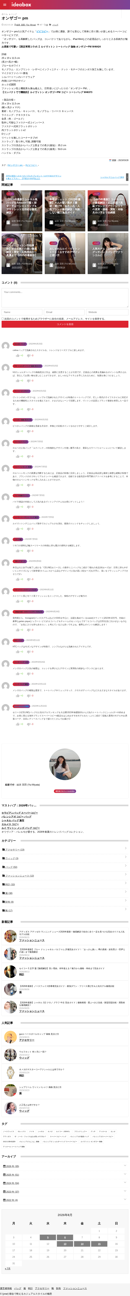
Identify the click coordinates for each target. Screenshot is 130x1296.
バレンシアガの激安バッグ (79, 1136)
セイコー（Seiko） (63, 1131)
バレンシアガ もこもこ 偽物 (29, 1141)
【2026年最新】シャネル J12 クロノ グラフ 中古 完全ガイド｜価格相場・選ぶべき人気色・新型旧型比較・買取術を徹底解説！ (72, 1003)
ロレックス (22, 1131)
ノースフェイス (8, 1131)
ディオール (103, 1131)
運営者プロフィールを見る (65, 791)
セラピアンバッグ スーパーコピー (20, 812)
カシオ (113, 1131)
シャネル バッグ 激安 (13, 820)
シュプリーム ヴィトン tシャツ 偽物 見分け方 (40, 1087)
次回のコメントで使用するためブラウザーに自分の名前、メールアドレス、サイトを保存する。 (55, 318)
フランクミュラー (80, 1131)
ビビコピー (42, 31)
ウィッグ (11, 858)
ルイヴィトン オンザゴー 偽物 (91, 1141)
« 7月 (7, 1268)
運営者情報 (17, 13)
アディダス (7, 1136)
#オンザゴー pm (15, 165)
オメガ (50, 1131)
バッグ (31, 13)
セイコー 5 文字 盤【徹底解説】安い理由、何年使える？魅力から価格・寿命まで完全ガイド (62, 968)
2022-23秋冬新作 (9, 1141)
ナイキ (31, 1131)
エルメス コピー (10, 824)
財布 (82, 13)
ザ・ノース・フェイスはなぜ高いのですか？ (30, 1136)
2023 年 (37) (12, 1191)
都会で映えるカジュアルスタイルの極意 (21, 4)
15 (99, 1244)
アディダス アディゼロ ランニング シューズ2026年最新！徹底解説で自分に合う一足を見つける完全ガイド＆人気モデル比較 (71, 933)
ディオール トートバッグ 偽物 (14, 1147)
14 (82, 1244)
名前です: (10, 784)
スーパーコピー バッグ (58, 1136)
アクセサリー (62, 13)
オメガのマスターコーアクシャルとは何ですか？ (42, 1069)
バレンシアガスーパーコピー (103, 1136)
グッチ (93, 1131)
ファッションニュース (101, 13)
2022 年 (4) (12, 1200)
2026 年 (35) (12, 1166)
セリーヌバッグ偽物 (21, 706)
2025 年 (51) (12, 1174)
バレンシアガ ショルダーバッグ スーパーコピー (60, 1141)
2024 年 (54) (12, 1183)
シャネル (41, 1131)
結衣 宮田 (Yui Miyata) (26, 25)
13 (65, 1244)
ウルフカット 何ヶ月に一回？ (33, 1052)
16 (47, 25)
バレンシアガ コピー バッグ (16, 816)
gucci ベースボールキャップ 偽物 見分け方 (39, 1034)
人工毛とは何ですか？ (29, 1105)
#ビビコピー (32, 165)
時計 (48, 13)
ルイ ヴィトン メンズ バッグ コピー (21, 828)
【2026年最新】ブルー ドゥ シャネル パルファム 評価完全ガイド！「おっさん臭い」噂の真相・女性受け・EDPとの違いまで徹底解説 (72, 950)
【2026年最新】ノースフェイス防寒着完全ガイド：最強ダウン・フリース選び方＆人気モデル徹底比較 (66, 986)
